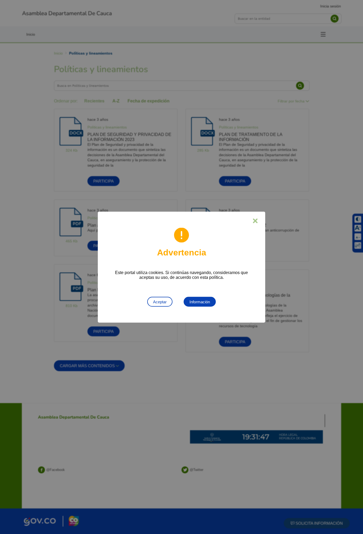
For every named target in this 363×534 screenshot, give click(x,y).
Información (199, 301)
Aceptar (160, 301)
